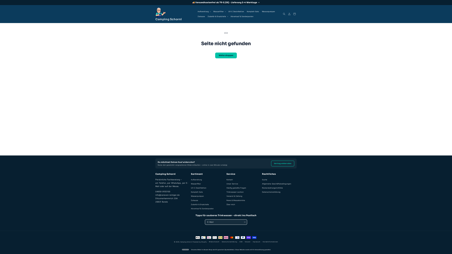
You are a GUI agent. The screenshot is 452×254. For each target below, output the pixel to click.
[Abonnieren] (244, 222)
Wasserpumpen (197, 196)
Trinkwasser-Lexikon (235, 192)
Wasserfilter (196, 184)
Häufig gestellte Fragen (236, 188)
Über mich (230, 204)
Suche (264, 180)
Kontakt (229, 180)
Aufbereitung (196, 180)
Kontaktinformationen (270, 242)
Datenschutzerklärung (271, 192)
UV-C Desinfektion (198, 188)
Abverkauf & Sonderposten (202, 209)
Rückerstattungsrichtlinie (272, 188)
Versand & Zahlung (234, 196)
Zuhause (194, 200)
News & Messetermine (235, 200)
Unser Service (232, 184)
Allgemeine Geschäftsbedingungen (276, 184)
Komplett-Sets (197, 192)
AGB (240, 242)
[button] (204, 11)
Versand (247, 242)
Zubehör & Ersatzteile (200, 204)
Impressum (256, 242)
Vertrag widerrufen (282, 163)
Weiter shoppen (226, 55)
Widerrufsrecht (214, 242)
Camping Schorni (186, 242)
